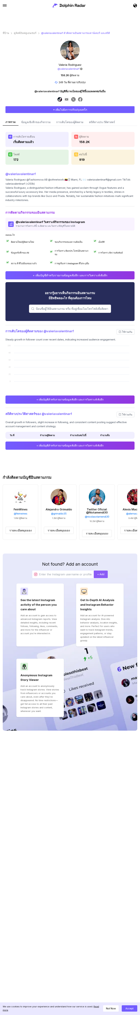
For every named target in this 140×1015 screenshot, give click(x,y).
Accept (129, 1008)
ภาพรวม (10, 122)
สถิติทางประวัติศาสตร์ (102, 122)
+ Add (100, 574)
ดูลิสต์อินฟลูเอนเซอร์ (25, 33)
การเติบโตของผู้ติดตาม (69, 122)
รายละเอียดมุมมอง (20, 530)
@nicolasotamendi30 (97, 516)
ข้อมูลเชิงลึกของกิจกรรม (36, 122)
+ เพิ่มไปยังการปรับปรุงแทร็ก (70, 109)
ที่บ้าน (6, 33)
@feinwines (20, 513)
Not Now (111, 1008)
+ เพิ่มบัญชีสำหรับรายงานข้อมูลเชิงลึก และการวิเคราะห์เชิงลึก (70, 275)
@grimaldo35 (59, 513)
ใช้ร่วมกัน (127, 331)
